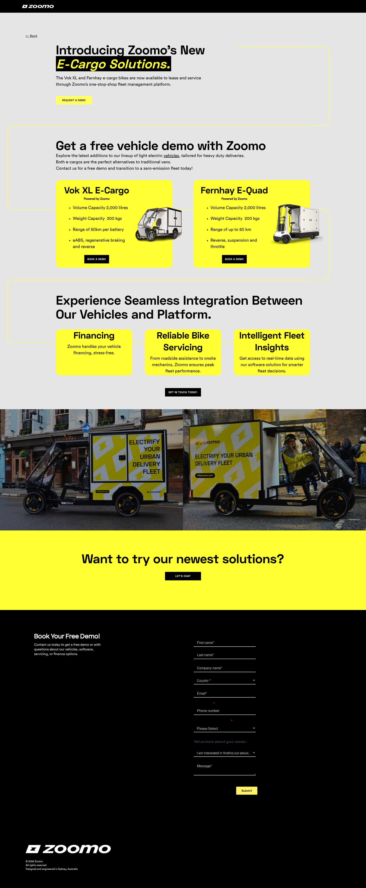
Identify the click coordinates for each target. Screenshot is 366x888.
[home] (38, 6)
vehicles (171, 156)
